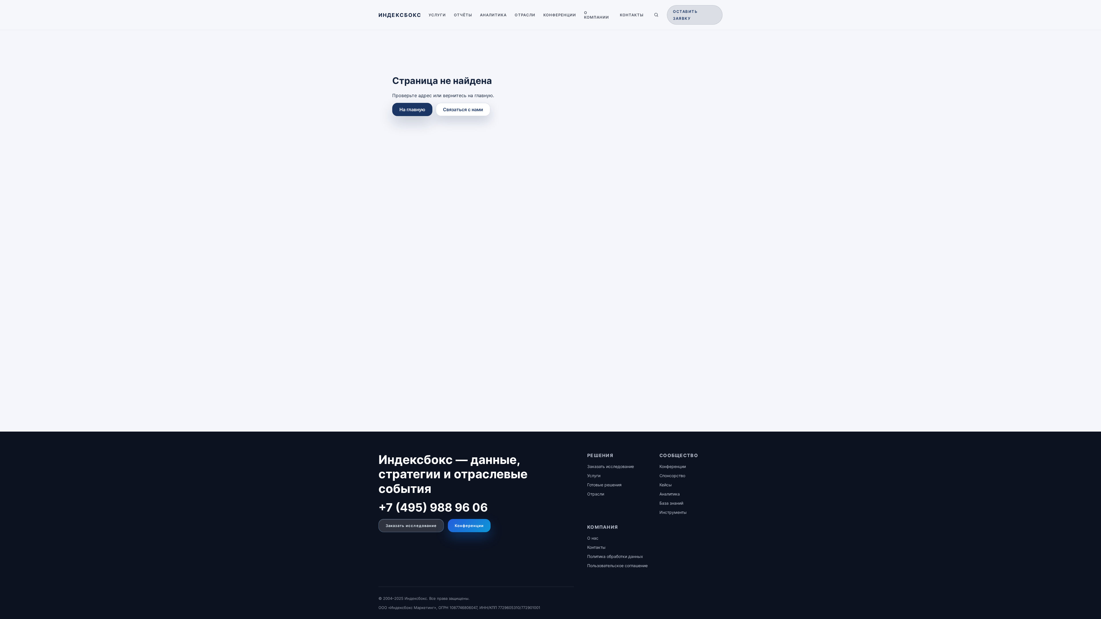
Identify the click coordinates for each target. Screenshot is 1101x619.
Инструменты (673, 512)
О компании (596, 14)
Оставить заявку (685, 15)
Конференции (559, 15)
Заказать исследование (411, 525)
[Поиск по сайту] (656, 15)
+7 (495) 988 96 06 (433, 507)
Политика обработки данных (615, 556)
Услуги (437, 15)
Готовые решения (604, 484)
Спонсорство (672, 475)
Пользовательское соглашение (617, 565)
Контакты (631, 15)
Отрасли (525, 15)
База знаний (671, 503)
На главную (412, 109)
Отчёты (463, 15)
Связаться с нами (463, 109)
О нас (592, 538)
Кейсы (665, 484)
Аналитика (493, 15)
